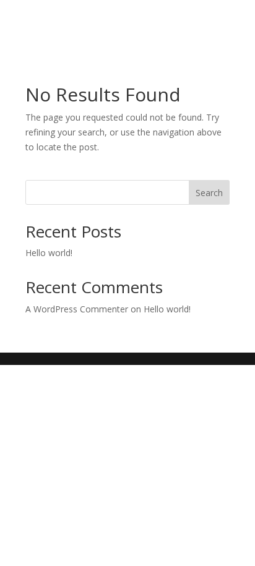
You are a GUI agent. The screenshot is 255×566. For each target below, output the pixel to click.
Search (209, 193)
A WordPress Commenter (76, 309)
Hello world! (48, 253)
